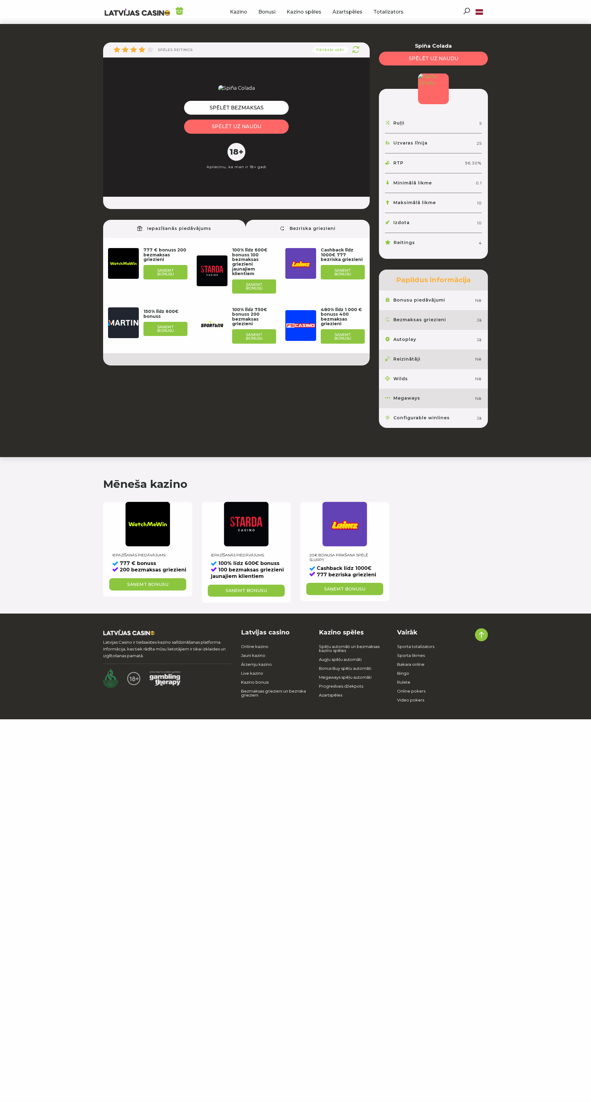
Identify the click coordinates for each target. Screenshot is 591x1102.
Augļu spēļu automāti (340, 659)
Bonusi (266, 12)
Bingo (403, 673)
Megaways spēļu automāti (345, 677)
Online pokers (411, 691)
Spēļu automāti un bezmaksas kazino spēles (349, 648)
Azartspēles (347, 12)
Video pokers (410, 699)
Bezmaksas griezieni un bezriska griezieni (273, 693)
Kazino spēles (304, 12)
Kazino (238, 12)
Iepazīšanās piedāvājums (178, 228)
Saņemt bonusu (165, 272)
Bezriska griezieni (312, 228)
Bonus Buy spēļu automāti (345, 668)
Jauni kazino (253, 655)
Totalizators (388, 12)
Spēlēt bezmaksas (236, 108)
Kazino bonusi (255, 682)
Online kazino (254, 646)
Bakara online (410, 664)
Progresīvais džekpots (341, 686)
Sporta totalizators (415, 646)
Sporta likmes (411, 655)
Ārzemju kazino (256, 664)
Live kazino (252, 673)
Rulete (403, 682)
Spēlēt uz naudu (236, 126)
